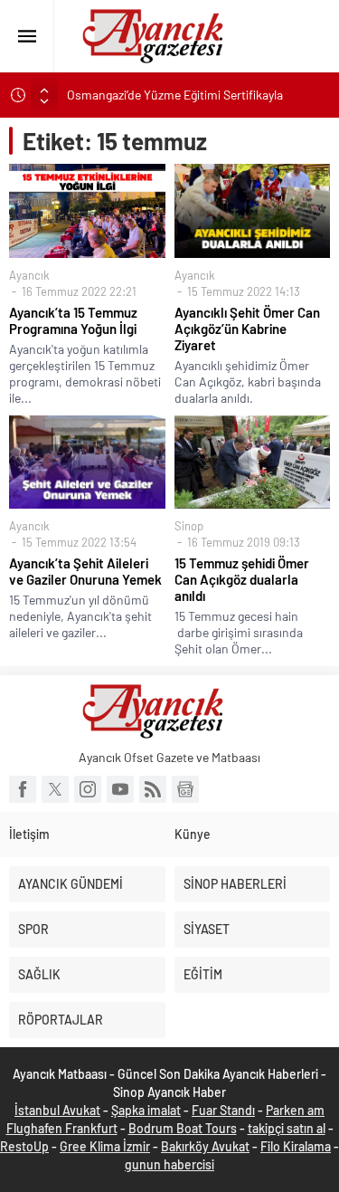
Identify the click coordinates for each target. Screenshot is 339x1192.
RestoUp (24, 1146)
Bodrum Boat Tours (182, 1128)
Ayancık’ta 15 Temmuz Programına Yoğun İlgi (73, 320)
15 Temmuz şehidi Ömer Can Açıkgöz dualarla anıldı (241, 579)
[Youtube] (120, 789)
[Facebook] (22, 789)
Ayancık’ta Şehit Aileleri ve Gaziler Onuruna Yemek (85, 571)
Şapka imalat (146, 1110)
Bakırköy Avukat (205, 1146)
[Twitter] (55, 789)
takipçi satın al (286, 1128)
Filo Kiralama (295, 1146)
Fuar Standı (223, 1110)
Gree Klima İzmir (105, 1146)
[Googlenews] (185, 789)
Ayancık (29, 275)
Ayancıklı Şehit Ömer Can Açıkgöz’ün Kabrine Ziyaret (247, 328)
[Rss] (152, 789)
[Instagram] (87, 789)
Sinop (188, 526)
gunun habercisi (169, 1164)
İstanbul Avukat (57, 1110)
